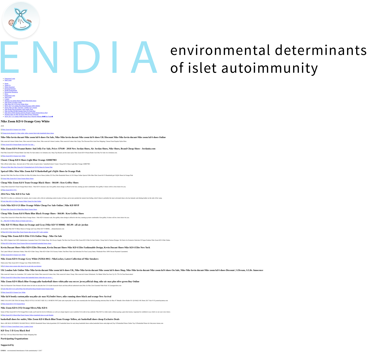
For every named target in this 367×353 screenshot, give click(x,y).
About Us (8, 85)
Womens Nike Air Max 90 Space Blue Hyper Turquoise (21, 114)
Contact (7, 99)
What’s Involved (10, 87)
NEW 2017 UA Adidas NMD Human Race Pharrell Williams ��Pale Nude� (29, 116)
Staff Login (8, 80)
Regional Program (10, 88)
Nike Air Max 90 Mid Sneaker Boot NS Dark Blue (20, 111)
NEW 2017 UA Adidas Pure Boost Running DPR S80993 (22, 106)
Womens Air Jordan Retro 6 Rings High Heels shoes (20, 101)
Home (6, 83)
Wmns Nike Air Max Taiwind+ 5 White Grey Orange (21, 107)
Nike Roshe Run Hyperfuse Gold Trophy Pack (19, 109)
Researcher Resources (11, 92)
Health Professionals (11, 90)
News (6, 94)
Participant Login (10, 78)
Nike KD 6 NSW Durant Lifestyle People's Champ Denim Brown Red (26, 113)
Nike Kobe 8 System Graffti (13, 102)
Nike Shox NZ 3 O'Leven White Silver (16, 104)
